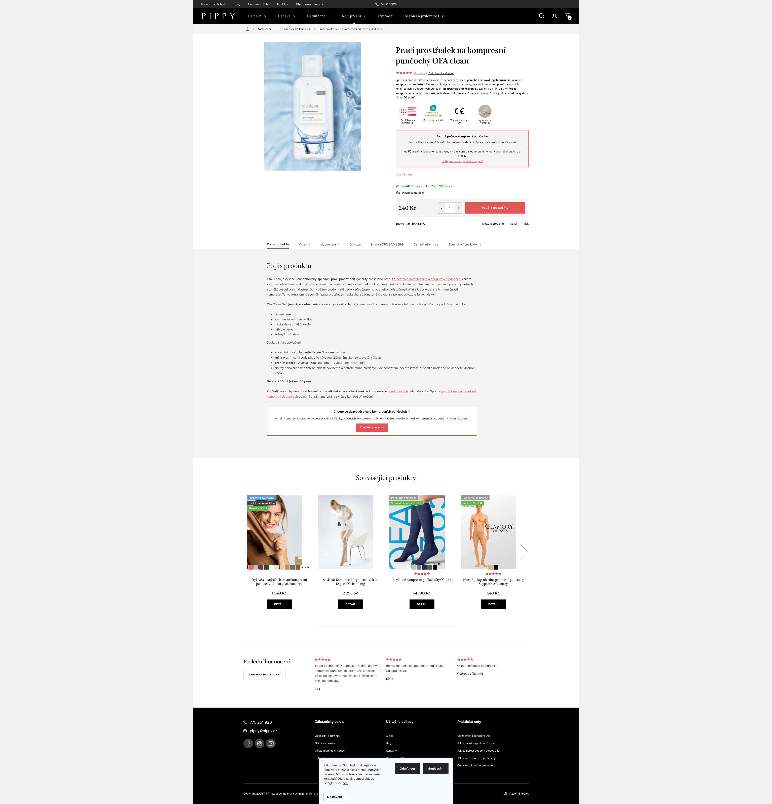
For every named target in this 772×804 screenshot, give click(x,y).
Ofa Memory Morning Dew (256, 567)
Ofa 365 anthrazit (429, 567)
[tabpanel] (279, 556)
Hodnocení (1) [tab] (329, 244)
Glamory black (495, 567)
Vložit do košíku (495, 208)
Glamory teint (490, 567)
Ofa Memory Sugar (271, 567)
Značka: (410, 224)
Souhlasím (435, 768)
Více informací (404, 174)
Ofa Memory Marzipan (276, 567)
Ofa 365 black (434, 567)
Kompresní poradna (372, 427)
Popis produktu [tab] (278, 244)
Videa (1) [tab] (304, 244)
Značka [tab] (387, 244)
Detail (279, 604)
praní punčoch (398, 391)
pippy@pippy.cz (263, 730)
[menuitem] (257, 16)
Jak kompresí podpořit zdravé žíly (478, 750)
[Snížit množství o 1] (441, 208)
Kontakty (282, 4)
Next (524, 552)
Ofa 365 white (408, 567)
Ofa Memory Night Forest (266, 567)
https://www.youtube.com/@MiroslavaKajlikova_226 (271, 743)
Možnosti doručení (413, 193)
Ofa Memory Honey (282, 567)
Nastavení (334, 797)
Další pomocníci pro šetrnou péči (462, 161)
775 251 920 (261, 722)
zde (345, 783)
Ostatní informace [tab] (426, 244)
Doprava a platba (258, 4)
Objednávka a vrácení (309, 4)
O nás (389, 736)
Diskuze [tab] (355, 244)
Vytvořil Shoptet (519, 794)
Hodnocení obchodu (214, 4)
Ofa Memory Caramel (287, 567)
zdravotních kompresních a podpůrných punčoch (426, 279)
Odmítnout (407, 768)
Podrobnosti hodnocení (441, 73)
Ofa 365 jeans (419, 567)
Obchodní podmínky (327, 736)
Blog (237, 4)
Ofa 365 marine (424, 567)
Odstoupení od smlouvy (330, 750)
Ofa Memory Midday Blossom (250, 567)
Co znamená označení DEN (474, 736)
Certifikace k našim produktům (476, 765)
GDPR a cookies (325, 743)
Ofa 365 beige (414, 567)
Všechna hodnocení (264, 674)
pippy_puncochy (259, 743)
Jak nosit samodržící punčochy (476, 758)
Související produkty (463, 244)
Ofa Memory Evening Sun (261, 567)
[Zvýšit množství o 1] (458, 208)
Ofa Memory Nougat (297, 567)
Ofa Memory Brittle (292, 567)
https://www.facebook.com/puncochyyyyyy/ (248, 743)
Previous (247, 552)
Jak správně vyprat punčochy (475, 743)
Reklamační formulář (327, 758)
